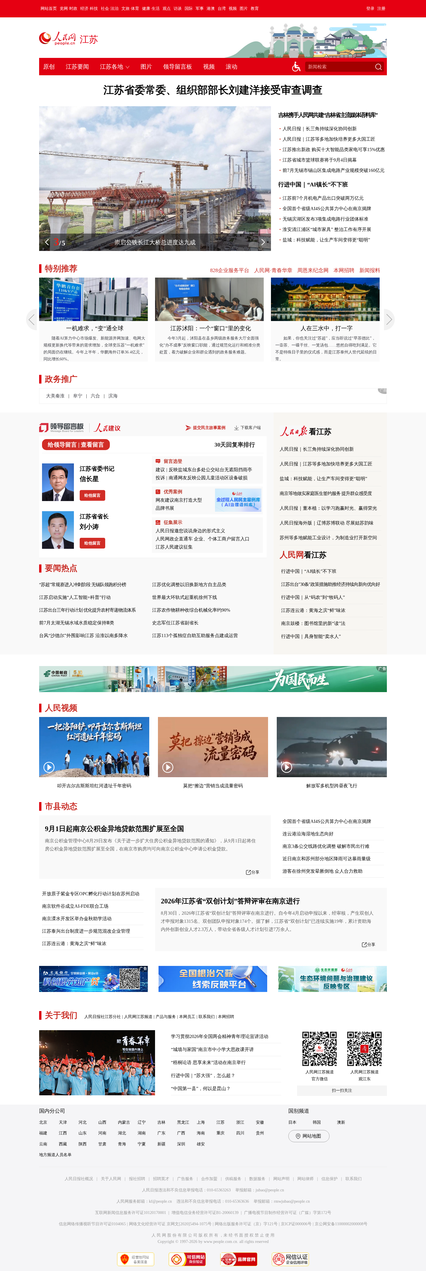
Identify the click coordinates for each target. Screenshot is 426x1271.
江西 (63, 1133)
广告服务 (185, 1179)
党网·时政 (68, 8)
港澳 (211, 8)
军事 (200, 8)
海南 (201, 1133)
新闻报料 (369, 270)
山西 (102, 1122)
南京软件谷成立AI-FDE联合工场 (75, 906)
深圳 (181, 1144)
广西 (181, 1133)
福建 (43, 1133)
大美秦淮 (55, 395)
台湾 (222, 8)
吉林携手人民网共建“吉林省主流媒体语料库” (327, 115)
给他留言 (92, 495)
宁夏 (142, 1144)
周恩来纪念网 (313, 270)
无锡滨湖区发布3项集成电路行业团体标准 (325, 219)
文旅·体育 (130, 8)
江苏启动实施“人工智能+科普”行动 (75, 597)
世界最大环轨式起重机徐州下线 (184, 597)
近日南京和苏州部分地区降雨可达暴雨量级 (327, 858)
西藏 (63, 1144)
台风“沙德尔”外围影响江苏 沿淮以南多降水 (83, 635)
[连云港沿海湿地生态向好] (155, 109)
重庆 (220, 1133)
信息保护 (329, 1179)
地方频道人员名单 (55, 1155)
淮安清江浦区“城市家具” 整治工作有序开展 (327, 229)
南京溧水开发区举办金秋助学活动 (77, 918)
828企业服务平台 (229, 270)
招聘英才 (161, 1179)
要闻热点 (61, 568)
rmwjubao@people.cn (292, 1201)
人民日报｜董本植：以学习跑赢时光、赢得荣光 (328, 508)
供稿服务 (233, 1179)
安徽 (260, 1122)
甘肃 (102, 1144)
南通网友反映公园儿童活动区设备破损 (208, 477)
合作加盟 (209, 1179)
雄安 (201, 1144)
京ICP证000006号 (296, 1224)
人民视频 (61, 707)
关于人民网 (111, 1179)
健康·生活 (151, 8)
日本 (292, 1122)
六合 (95, 395)
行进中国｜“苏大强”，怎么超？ (203, 1075)
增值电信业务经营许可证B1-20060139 (205, 1213)
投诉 (160, 477)
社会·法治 (110, 8)
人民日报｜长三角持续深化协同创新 (320, 128)
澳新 (341, 1122)
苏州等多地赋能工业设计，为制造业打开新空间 (328, 537)
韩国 (317, 1122)
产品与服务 (166, 1017)
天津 (63, 1122)
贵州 (260, 1133)
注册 (381, 8)
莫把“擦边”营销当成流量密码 (213, 785)
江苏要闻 (77, 66)
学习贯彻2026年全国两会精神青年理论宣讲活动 (219, 1036)
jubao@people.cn (270, 1190)
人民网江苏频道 (138, 1017)
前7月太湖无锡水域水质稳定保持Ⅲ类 (76, 622)
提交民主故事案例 (209, 427)
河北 (83, 1122)
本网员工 (187, 1017)
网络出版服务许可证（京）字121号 (246, 1224)
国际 (189, 8)
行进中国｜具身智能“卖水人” (311, 636)
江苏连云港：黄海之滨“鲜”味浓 (313, 610)
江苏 (89, 39)
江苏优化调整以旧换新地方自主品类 (189, 584)
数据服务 (257, 1179)
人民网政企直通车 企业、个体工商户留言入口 (203, 538)
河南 (102, 1133)
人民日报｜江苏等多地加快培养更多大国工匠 (329, 139)
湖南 (142, 1133)
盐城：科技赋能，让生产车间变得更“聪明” (326, 239)
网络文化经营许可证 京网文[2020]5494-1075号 (170, 1224)
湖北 (122, 1133)
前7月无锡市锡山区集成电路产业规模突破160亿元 (334, 170)
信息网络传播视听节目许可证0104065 (92, 1224)
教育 (255, 8)
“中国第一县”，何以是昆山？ (201, 1088)
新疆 (161, 1144)
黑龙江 (183, 1122)
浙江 (240, 1122)
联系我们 (207, 1017)
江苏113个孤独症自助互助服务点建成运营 (195, 635)
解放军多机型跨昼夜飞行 (331, 785)
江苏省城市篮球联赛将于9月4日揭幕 (320, 159)
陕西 (83, 1144)
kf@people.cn (160, 1201)
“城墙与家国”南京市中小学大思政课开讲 (212, 1049)
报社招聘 (137, 1179)
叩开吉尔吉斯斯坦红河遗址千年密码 (94, 785)
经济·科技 (89, 8)
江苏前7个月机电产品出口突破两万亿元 (323, 198)
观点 (167, 8)
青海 (122, 1144)
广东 (161, 1133)
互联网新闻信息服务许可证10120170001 (130, 1213)
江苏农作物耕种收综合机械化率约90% (191, 610)
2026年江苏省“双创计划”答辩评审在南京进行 (230, 901)
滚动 (231, 66)
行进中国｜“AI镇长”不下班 (313, 184)
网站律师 (305, 1179)
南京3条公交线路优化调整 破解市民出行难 (326, 846)
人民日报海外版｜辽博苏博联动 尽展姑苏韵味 (327, 522)
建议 (160, 469)
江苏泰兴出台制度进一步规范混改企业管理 (86, 931)
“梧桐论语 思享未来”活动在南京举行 (208, 1062)
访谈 (178, 8)
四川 (240, 1133)
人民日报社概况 (79, 1179)
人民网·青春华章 (273, 270)
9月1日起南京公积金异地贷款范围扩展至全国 (114, 828)
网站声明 (281, 1179)
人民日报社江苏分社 (102, 1017)
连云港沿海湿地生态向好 (308, 833)
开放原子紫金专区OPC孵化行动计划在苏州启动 (90, 893)
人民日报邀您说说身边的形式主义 (190, 530)
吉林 (161, 1122)
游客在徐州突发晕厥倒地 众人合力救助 (323, 871)
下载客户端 (251, 427)
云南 (43, 1144)
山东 (83, 1133)
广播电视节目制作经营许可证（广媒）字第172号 (287, 1213)
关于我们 (61, 1015)
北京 (43, 1122)
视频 (233, 8)
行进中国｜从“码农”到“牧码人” (313, 597)
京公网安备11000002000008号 (341, 1224)
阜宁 (77, 395)
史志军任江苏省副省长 (175, 622)
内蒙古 (124, 1122)
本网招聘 (344, 270)
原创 (49, 66)
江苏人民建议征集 (174, 546)
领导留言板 (177, 66)
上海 (201, 1122)
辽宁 (142, 1122)
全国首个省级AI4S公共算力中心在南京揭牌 (327, 208)
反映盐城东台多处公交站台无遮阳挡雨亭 (210, 469)
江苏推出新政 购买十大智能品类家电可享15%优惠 (334, 149)
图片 (244, 8)
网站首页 (49, 8)
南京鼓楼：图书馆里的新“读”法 (313, 623)
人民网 (303, 554)
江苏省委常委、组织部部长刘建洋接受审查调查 (213, 90)
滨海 (113, 395)
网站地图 (312, 1136)
